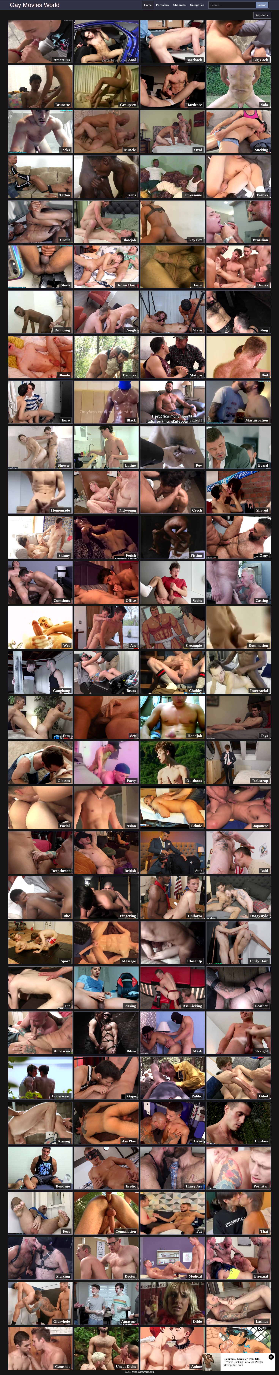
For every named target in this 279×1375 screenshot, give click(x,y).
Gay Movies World (35, 5)
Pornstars (162, 4)
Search (262, 4)
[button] (262, 15)
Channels (179, 4)
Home (148, 4)
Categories (197, 4)
